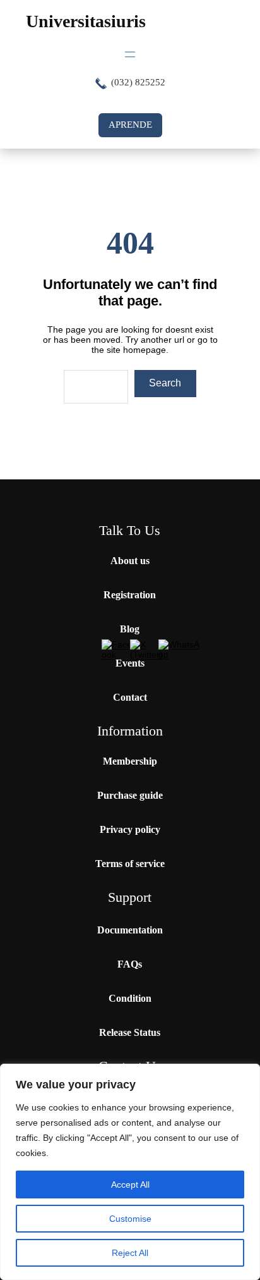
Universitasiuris (86, 21)
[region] (130, 1172)
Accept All (130, 1184)
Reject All (130, 1253)
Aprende (130, 125)
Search (165, 383)
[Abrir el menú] (130, 54)
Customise (130, 1219)
